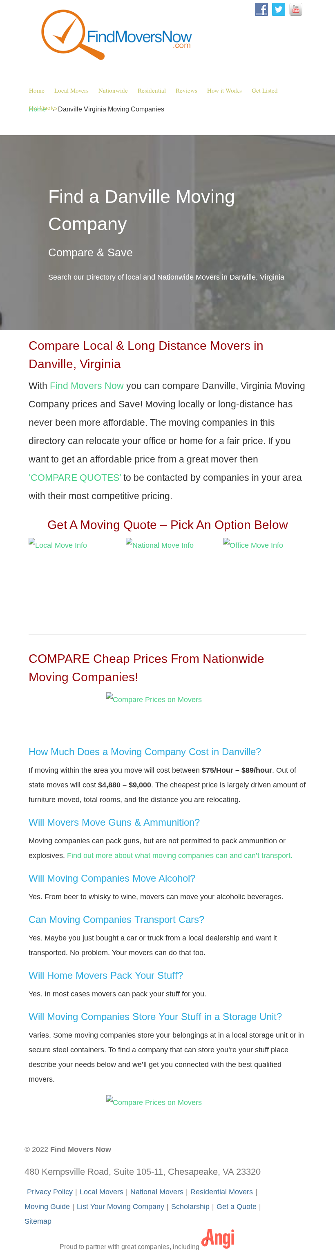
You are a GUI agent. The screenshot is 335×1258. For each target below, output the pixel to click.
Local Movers (101, 1192)
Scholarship (190, 1206)
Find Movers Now (118, 33)
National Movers (156, 1192)
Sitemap (38, 1221)
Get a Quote (237, 1206)
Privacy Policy (50, 1192)
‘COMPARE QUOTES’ (75, 478)
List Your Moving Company (120, 1206)
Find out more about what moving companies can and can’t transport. (180, 855)
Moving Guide (47, 1206)
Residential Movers (221, 1192)
